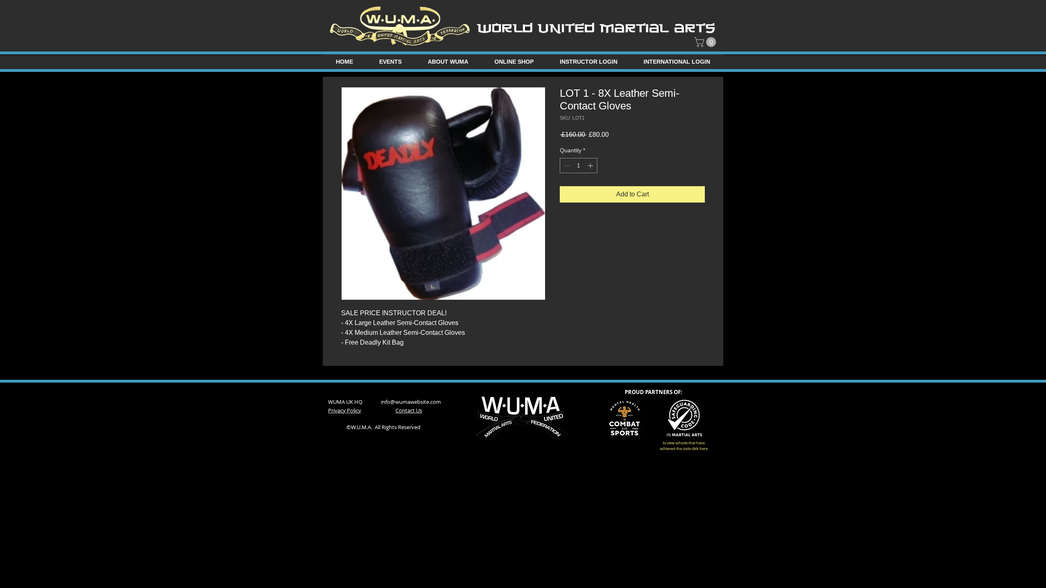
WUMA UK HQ (354, 401)
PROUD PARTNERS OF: (653, 392)
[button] (706, 42)
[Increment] (591, 165)
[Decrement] (566, 165)
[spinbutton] (578, 165)
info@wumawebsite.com (411, 401)
